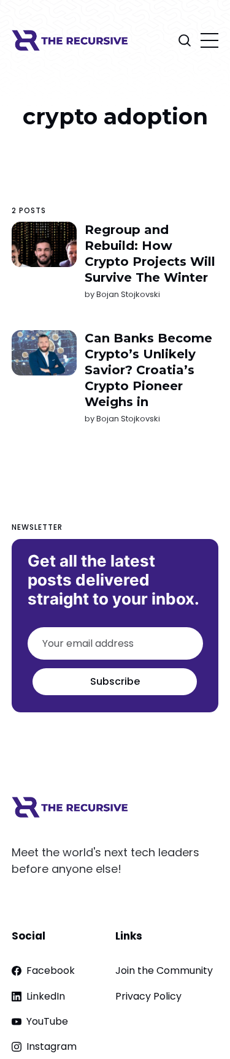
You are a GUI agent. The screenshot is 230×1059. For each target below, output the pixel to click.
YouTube (47, 1021)
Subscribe (115, 681)
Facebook (50, 970)
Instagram (51, 1046)
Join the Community (164, 970)
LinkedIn (45, 996)
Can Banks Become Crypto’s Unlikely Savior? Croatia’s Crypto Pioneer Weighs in (148, 370)
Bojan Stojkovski (128, 294)
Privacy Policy (148, 996)
